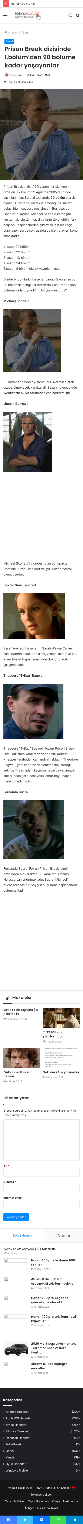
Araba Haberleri (16, 1424)
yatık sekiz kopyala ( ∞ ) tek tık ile (20, 1012)
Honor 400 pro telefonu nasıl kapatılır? (36, 3)
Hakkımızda (70, 1501)
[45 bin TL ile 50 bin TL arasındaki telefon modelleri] (16, 1285)
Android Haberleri (17, 1411)
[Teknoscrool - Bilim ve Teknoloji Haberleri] (28, 15)
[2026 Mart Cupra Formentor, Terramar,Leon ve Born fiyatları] (16, 1349)
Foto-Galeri (13, 1444)
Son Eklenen (22, 1235)
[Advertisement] (41, 520)
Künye (56, 1501)
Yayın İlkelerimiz (38, 1501)
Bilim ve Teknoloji (17, 1431)
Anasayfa (13, 32)
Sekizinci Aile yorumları (61, 1072)
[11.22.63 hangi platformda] (61, 1018)
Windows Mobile (17, 1470)
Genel (26, 32)
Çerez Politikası (15, 1501)
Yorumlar (63, 1235)
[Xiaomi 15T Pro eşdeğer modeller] (16, 1370)
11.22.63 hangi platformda (53, 1034)
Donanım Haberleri (18, 1437)
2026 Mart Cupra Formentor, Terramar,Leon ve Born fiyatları (53, 1348)
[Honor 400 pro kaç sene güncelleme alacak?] (16, 1304)
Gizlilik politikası (47, 1508)
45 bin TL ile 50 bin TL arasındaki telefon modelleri (53, 1281)
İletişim (29, 1508)
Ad (6, 1166)
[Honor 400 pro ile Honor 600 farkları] (16, 1266)
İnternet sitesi (12, 1197)
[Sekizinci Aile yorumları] (61, 1058)
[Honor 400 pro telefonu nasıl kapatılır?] (16, 1327)
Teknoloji (15, 75)
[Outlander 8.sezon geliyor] (21, 1058)
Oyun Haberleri (16, 1464)
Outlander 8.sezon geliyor (17, 1074)
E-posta (9, 1181)
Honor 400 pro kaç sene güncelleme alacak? (49, 1300)
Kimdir (10, 1457)
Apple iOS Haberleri (19, 1418)
